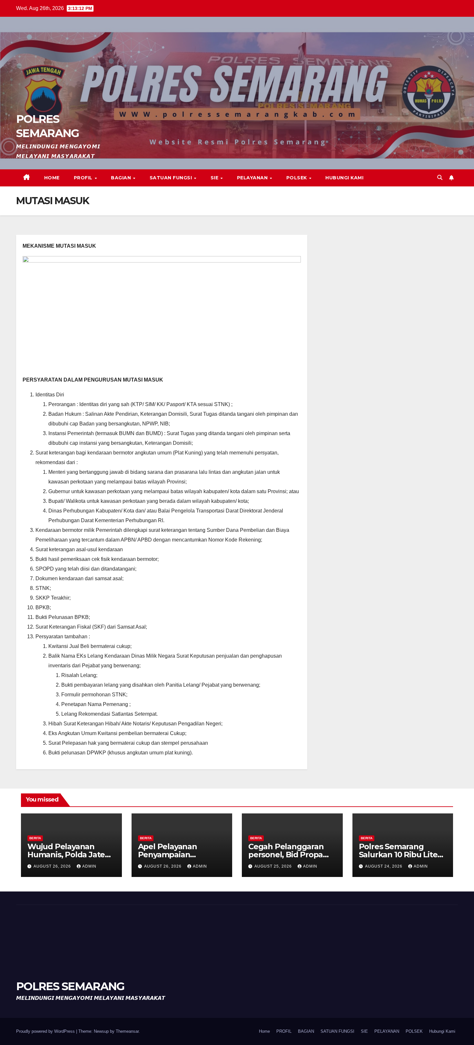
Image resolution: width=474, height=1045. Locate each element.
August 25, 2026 (273, 866)
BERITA (35, 838)
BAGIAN (122, 178)
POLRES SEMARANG (70, 986)
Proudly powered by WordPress (46, 1031)
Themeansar (127, 1031)
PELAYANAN (253, 178)
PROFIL (84, 178)
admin (89, 866)
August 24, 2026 (384, 866)
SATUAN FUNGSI (171, 178)
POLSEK (297, 178)
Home (52, 178)
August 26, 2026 (53, 866)
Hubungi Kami (344, 178)
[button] (439, 177)
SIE (215, 178)
